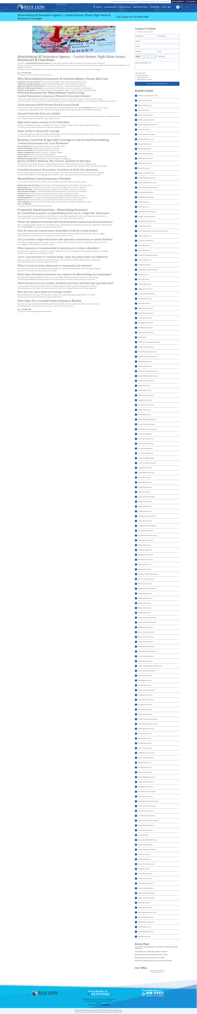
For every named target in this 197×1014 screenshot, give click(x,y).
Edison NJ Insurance (144, 303)
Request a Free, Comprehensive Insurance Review (36, 75)
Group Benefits (154, 7)
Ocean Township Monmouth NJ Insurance (150, 666)
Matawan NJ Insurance (144, 569)
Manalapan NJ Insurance (145, 550)
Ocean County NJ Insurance (146, 656)
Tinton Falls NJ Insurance (145, 874)
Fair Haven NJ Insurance (145, 318)
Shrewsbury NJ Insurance (145, 796)
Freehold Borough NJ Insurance (147, 352)
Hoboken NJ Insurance (144, 410)
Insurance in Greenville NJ (145, 443)
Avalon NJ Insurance (144, 129)
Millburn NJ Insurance (144, 603)
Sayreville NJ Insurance (144, 762)
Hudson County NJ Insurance (146, 424)
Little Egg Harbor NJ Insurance (147, 516)
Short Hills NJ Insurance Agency (147, 791)
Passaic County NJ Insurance (146, 690)
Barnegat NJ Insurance (144, 144)
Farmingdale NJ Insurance (145, 323)
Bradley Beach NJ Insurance (146, 197)
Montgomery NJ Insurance (145, 627)
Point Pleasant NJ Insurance (146, 729)
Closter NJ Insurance (144, 250)
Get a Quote (190, 1)
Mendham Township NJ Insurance (148, 574)
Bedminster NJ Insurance (145, 163)
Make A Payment (177, 1)
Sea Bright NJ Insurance (145, 767)
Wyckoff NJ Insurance (144, 936)
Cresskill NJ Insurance (144, 265)
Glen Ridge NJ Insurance (145, 361)
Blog (169, 7)
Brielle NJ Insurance (143, 207)
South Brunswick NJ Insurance (147, 816)
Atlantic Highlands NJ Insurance (147, 124)
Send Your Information (156, 84)
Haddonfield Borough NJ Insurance (148, 376)
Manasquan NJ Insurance (145, 555)
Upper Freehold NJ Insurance (146, 893)
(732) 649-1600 (140, 16)
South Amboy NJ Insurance (146, 811)
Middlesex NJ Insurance (145, 593)
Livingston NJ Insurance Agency (147, 526)
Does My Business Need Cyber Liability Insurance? (151, 951)
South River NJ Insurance (145, 830)
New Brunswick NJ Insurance (146, 646)
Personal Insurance (125, 7)
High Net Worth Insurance (144, 79)
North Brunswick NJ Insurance (147, 651)
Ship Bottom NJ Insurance (145, 787)
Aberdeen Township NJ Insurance (147, 95)
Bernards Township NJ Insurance (147, 187)
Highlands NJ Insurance (145, 400)
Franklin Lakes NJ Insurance (146, 347)
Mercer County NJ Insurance (146, 579)
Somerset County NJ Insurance (147, 806)
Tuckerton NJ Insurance (145, 878)
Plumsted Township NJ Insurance (147, 719)
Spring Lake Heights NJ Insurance (147, 840)
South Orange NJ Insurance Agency (148, 820)
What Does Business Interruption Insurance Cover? (151, 954)
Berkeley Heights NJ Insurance (147, 178)
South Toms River (143, 835)
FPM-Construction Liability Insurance (148, 342)
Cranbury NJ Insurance (144, 260)
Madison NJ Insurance (144, 545)
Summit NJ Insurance (144, 854)
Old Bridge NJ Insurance (145, 680)
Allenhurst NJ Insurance (145, 100)
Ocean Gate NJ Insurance (145, 661)
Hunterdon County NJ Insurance (147, 429)
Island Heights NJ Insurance (146, 472)
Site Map (98, 1003)
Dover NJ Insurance (143, 279)
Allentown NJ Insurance (145, 105)
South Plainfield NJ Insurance (146, 825)
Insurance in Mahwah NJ (145, 448)
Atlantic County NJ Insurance (146, 120)
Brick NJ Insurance (143, 202)
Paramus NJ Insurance (144, 685)
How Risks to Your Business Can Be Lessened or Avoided (153, 961)
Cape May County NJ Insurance (147, 221)
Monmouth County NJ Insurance (147, 617)
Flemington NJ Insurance (145, 327)
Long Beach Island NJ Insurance (147, 535)
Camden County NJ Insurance (146, 216)
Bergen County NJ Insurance (146, 173)
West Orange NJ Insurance (145, 917)
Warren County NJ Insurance (146, 898)
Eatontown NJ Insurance (145, 298)
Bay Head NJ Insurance (144, 149)
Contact (164, 7)
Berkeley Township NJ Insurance (147, 182)
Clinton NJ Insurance (144, 245)
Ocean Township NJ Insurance (146, 671)
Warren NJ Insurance (144, 903)
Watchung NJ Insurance (145, 907)
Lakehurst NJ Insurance (145, 501)
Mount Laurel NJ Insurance (146, 637)
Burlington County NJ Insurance (147, 211)
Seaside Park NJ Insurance (145, 782)
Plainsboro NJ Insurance (145, 714)
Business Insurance (110, 7)
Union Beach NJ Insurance (145, 883)
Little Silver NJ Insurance (145, 521)
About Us (99, 7)
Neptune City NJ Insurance (145, 642)
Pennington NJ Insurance (145, 695)
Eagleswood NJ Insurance (145, 289)
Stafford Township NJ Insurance (147, 849)
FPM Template (142, 337)
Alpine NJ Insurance (143, 110)
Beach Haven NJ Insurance (145, 153)
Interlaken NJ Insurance (145, 468)
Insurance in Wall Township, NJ (147, 463)
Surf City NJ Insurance (144, 859)
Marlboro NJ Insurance (144, 564)
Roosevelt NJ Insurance (145, 743)
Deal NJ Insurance (143, 274)
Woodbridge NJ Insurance (145, 932)
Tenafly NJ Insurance (144, 869)
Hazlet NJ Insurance (143, 385)
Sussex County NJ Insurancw (146, 864)
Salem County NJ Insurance (146, 758)
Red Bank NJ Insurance (144, 738)
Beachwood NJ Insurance (145, 158)
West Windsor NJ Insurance (146, 922)
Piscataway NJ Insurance (145, 709)
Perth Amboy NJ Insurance (145, 700)
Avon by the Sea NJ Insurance (146, 134)
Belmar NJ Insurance (144, 168)
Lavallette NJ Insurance (144, 511)
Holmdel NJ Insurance (144, 414)
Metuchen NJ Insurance (145, 584)
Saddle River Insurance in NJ (146, 753)
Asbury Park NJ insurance (145, 115)
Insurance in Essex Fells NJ (145, 439)
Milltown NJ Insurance (144, 613)
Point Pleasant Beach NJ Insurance (148, 724)
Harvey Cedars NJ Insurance (146, 381)
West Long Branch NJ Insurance (147, 912)
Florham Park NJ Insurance (146, 332)
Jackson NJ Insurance (144, 477)
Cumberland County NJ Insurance (148, 269)
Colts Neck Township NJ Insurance (148, 255)
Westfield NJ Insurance (144, 927)
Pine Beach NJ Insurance (145, 704)
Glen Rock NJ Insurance (145, 366)
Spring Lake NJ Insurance (145, 845)
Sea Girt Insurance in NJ (145, 772)
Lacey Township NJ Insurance (146, 497)
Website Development (94, 1005)
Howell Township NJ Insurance (147, 419)
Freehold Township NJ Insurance (147, 356)
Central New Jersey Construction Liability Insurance (153, 231)
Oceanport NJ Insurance (145, 675)
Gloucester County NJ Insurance (147, 371)
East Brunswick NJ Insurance (146, 294)
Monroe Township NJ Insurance (147, 622)
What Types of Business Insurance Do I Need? (150, 958)
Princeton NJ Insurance (145, 733)
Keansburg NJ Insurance (145, 487)
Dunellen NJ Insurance (144, 284)
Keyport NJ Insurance (144, 492)
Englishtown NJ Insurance (145, 308)
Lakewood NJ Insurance (145, 506)
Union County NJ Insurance (146, 888)
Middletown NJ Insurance (145, 598)
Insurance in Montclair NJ (145, 453)
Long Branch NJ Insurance (145, 540)
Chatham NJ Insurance (144, 236)
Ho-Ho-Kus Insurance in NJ (146, 405)
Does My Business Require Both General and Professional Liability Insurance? (156, 947)
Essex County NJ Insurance (146, 313)
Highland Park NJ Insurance (146, 395)
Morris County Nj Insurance (146, 632)
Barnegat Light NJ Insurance (146, 139)
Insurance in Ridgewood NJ (146, 458)
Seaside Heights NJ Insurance (146, 777)
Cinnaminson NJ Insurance (146, 240)
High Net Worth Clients (140, 7)
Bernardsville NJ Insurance (145, 192)
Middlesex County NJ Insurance (147, 588)
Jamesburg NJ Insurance (145, 482)
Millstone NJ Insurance (144, 608)
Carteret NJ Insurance (144, 226)
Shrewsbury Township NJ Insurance (148, 801)
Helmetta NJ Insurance (144, 390)
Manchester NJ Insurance (145, 559)
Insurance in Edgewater (145, 434)
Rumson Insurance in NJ (145, 748)
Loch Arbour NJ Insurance (145, 530)
